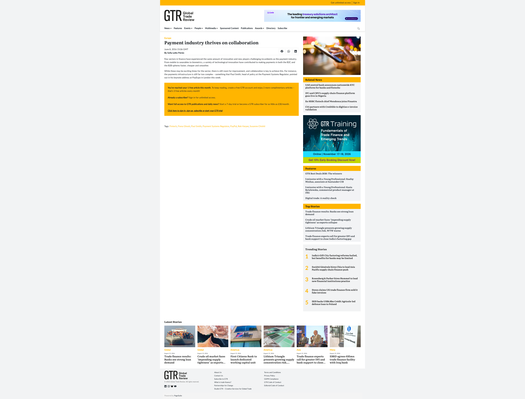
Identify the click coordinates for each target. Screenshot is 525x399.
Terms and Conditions (272, 372)
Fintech (173, 126)
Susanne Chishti (257, 126)
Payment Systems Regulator (216, 126)
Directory (270, 28)
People (198, 28)
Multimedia (210, 28)
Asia (299, 350)
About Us (218, 372)
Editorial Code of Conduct (274, 386)
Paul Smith (196, 126)
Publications (247, 28)
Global (167, 350)
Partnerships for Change (223, 386)
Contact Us (218, 376)
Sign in (356, 3)
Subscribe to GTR (221, 379)
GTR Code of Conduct (272, 382)
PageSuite (178, 396)
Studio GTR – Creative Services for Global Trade (233, 389)
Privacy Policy (269, 376)
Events (187, 28)
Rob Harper (243, 126)
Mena (332, 350)
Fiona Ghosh (184, 126)
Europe (167, 38)
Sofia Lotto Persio (175, 53)
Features (178, 28)
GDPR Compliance (271, 379)
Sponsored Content (229, 28)
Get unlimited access (341, 3)
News (167, 28)
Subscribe (282, 28)
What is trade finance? (222, 382)
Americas (235, 350)
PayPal (233, 126)
